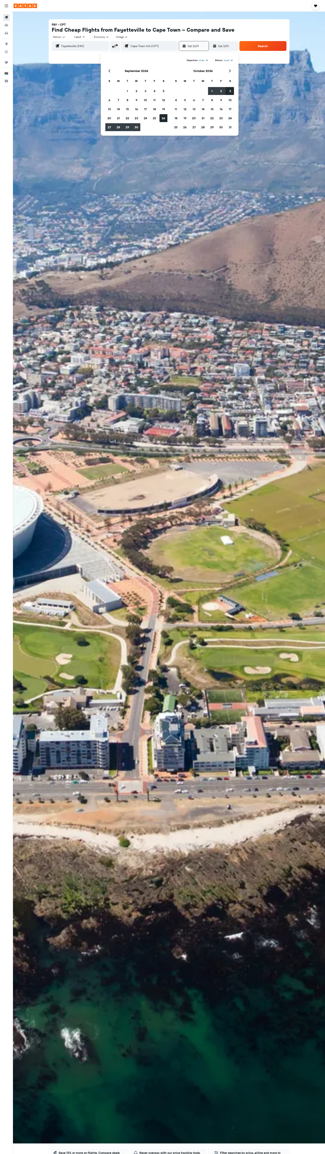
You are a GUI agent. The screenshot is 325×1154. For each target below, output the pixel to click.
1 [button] (127, 91)
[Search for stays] (6, 25)
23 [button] (136, 118)
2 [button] (136, 91)
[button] (6, 6)
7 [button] (118, 100)
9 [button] (136, 100)
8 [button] (127, 100)
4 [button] (154, 91)
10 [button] (145, 100)
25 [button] (154, 118)
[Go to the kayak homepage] (25, 6)
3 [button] (145, 91)
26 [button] (163, 118)
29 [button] (127, 127)
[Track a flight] (6, 52)
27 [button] (109, 127)
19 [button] (163, 109)
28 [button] (118, 127)
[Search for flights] (6, 17)
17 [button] (145, 109)
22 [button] (127, 118)
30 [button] (136, 127)
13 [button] (109, 109)
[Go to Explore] (6, 44)
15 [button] (127, 109)
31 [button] (230, 127)
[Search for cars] (6, 33)
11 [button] (154, 100)
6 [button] (109, 100)
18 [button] (154, 109)
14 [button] (118, 109)
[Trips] (6, 62)
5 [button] (163, 91)
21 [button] (118, 118)
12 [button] (163, 100)
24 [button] (145, 118)
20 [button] (109, 118)
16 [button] (136, 109)
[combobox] (59, 37)
